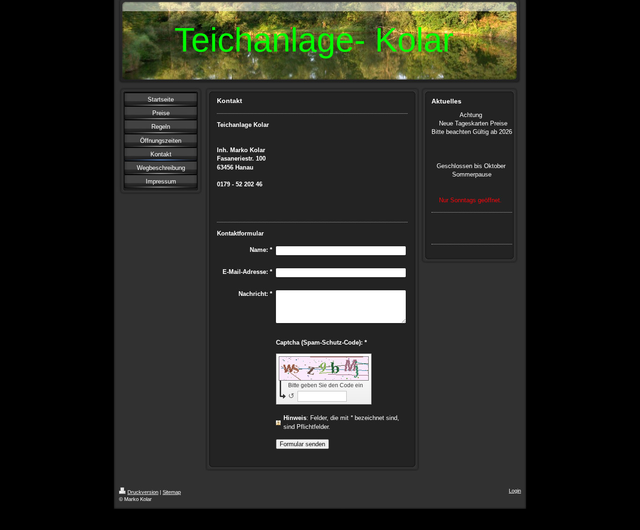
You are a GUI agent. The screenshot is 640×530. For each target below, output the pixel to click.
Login (515, 490)
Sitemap (172, 492)
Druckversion (142, 492)
